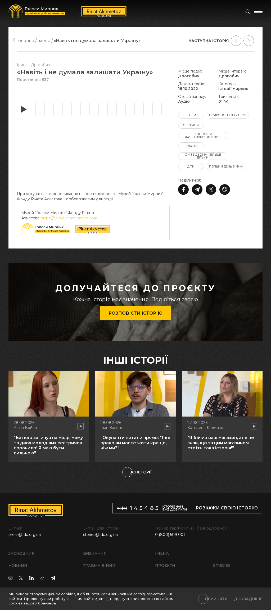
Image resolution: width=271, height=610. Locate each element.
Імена (162, 553)
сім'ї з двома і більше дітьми (203, 156)
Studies (222, 565)
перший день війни (226, 166)
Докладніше (248, 599)
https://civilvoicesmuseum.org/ (68, 218)
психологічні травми (228, 115)
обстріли (191, 125)
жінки (191, 115)
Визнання (95, 553)
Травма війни (99, 565)
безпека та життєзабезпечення (202, 135)
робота (190, 146)
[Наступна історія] (248, 40)
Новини (17, 565)
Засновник (21, 553)
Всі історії (140, 472)
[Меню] (258, 11)
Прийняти (216, 599)
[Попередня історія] (236, 40)
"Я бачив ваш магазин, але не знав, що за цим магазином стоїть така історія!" (220, 442)
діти (191, 166)
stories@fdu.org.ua (100, 534)
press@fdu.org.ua (24, 534)
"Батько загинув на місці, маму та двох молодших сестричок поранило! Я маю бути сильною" (48, 445)
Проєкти (165, 565)
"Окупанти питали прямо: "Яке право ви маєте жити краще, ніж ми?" (135, 442)
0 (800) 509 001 (170, 534)
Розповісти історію (135, 313)
